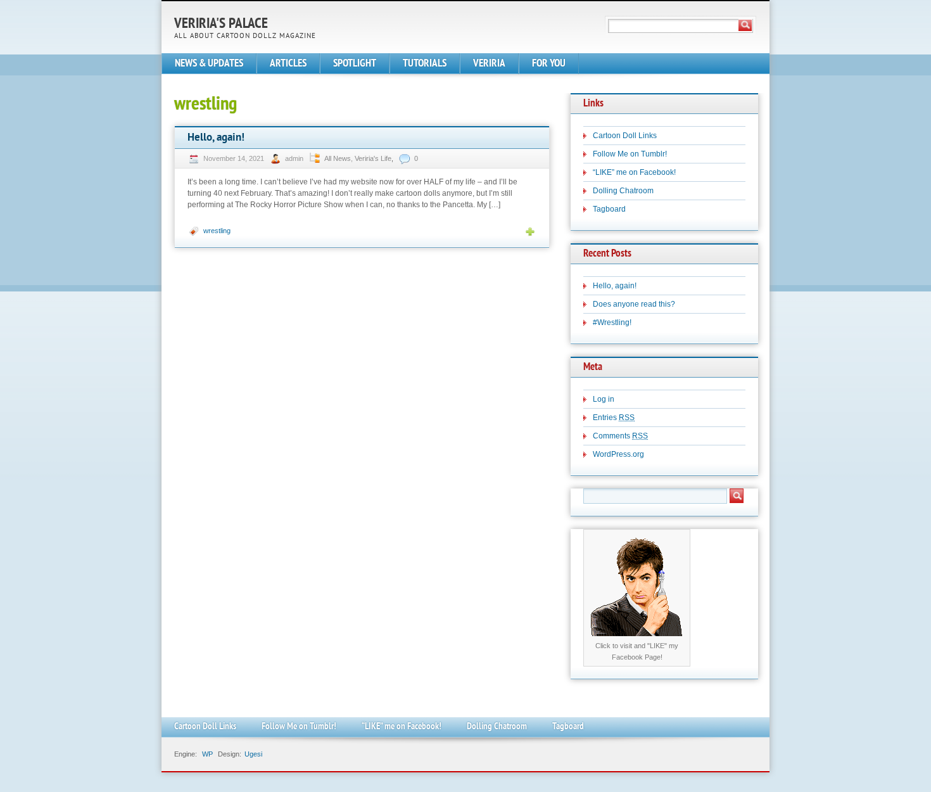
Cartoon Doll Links (625, 135)
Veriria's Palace (221, 24)
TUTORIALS (424, 63)
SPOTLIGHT (354, 63)
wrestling (217, 230)
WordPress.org (618, 454)
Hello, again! (215, 137)
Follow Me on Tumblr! (630, 154)
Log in (603, 399)
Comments (620, 435)
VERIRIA (489, 63)
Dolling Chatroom (623, 190)
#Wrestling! (612, 322)
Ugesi (253, 754)
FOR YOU (549, 63)
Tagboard (609, 209)
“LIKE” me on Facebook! (634, 172)
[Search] (745, 25)
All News (337, 158)
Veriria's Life (373, 158)
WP (207, 754)
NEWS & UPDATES (209, 63)
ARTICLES (288, 63)
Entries (614, 417)
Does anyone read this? (634, 304)
